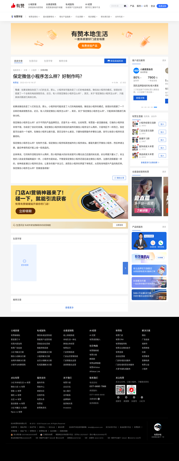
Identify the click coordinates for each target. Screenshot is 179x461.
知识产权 (33, 427)
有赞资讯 (33, 431)
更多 (164, 60)
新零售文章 (43, 431)
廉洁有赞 (61, 427)
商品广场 (23, 431)
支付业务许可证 (111, 427)
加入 (162, 124)
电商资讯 (16, 70)
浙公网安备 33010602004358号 (25, 435)
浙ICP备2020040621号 (98, 435)
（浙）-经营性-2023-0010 (93, 438)
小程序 (34, 70)
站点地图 (53, 431)
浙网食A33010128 (74, 438)
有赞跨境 (14, 431)
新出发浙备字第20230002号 (21, 438)
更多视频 (24, 265)
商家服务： (97, 392)
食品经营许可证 (125, 427)
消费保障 (93, 399)
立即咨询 (119, 225)
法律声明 (14, 427)
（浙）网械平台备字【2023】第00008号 (49, 438)
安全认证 (52, 427)
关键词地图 (63, 431)
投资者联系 (94, 403)
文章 (25, 70)
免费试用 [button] (162, 6)
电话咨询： (98, 384)
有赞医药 (137, 427)
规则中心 (42, 427)
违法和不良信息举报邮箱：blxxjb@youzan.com (86, 427)
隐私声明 (23, 427)
